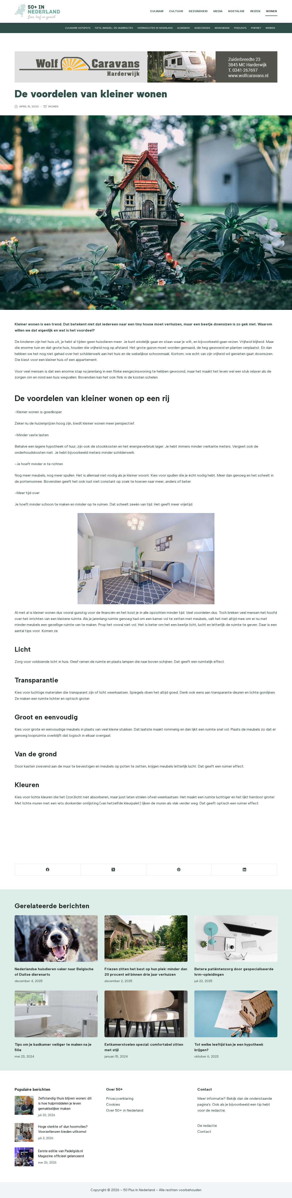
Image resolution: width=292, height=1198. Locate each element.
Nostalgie (236, 11)
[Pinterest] (179, 870)
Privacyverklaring (119, 1098)
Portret (256, 27)
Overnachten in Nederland (155, 27)
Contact (204, 1131)
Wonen (271, 11)
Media (217, 11)
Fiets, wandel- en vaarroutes (114, 27)
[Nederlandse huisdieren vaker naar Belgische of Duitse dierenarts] (56, 938)
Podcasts (240, 27)
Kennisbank (222, 27)
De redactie (207, 1125)
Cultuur (176, 11)
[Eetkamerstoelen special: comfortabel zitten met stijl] (146, 1014)
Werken (270, 27)
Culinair (156, 11)
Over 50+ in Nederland (124, 1110)
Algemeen (183, 27)
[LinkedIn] (244, 870)
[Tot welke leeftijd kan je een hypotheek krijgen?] (235, 1014)
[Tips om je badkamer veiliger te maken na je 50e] (56, 1014)
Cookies (113, 1104)
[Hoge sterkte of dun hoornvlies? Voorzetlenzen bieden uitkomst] (24, 1132)
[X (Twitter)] (113, 870)
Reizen (255, 11)
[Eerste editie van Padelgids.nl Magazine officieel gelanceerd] (24, 1156)
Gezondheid (198, 11)
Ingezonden (202, 27)
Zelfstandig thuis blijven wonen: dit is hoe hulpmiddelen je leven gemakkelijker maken (65, 1103)
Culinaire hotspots (77, 27)
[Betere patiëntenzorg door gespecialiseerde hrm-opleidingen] (235, 938)
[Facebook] (48, 870)
